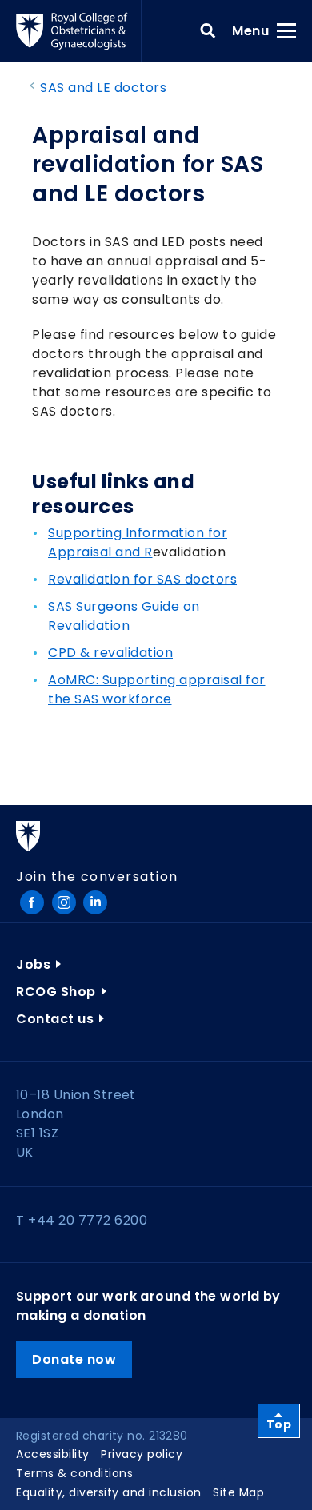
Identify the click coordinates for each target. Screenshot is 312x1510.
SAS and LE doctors (103, 87)
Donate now (74, 1359)
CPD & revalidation (110, 652)
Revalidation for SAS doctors (142, 579)
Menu (255, 30)
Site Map (238, 1492)
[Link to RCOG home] (79, 31)
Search (208, 31)
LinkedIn (95, 902)
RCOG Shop (56, 991)
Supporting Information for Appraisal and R (137, 542)
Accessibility (53, 1454)
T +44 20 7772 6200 (81, 1220)
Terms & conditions (74, 1473)
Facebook (32, 902)
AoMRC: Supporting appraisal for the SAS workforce (157, 689)
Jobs (33, 964)
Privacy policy (141, 1454)
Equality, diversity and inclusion (109, 1492)
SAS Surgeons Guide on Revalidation (124, 616)
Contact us (55, 1019)
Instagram (64, 902)
